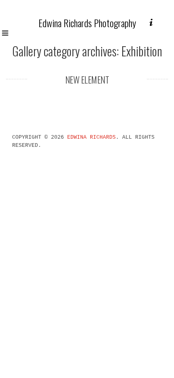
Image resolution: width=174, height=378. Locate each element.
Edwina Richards (91, 137)
